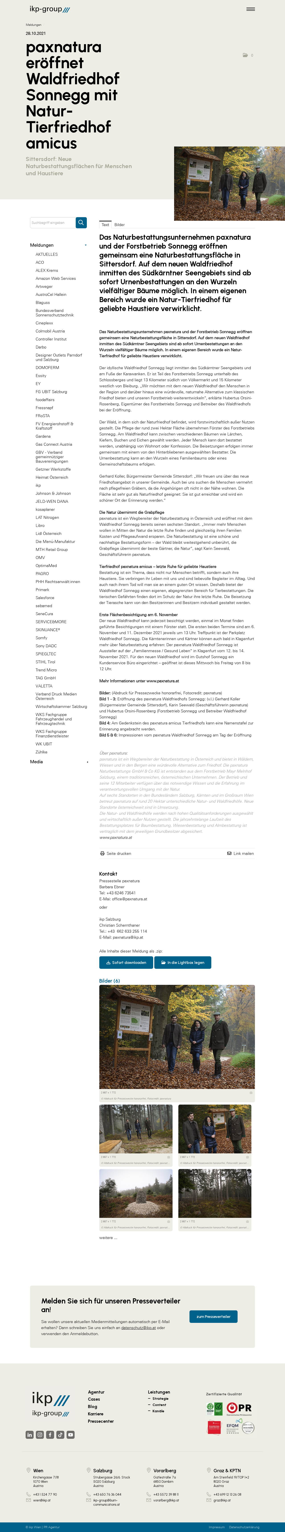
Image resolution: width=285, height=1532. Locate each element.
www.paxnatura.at (163, 680)
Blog (92, 1406)
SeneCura (44, 613)
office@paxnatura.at (129, 899)
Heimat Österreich (52, 477)
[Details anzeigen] (251, 1092)
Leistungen (159, 1392)
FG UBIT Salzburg (51, 391)
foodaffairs (45, 399)
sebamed (44, 605)
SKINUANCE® (48, 629)
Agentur (96, 1392)
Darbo (41, 347)
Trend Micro (46, 670)
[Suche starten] (81, 220)
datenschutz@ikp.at (138, 1327)
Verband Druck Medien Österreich (56, 696)
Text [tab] (105, 224)
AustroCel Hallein (51, 294)
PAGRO (42, 573)
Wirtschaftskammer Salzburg (61, 706)
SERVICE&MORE (51, 621)
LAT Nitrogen (47, 517)
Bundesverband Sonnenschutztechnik (55, 312)
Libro (40, 525)
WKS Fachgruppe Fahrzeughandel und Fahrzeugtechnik (54, 719)
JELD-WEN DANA (52, 501)
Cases (94, 1399)
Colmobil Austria (50, 331)
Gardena (43, 436)
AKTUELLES (47, 254)
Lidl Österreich (48, 533)
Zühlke (41, 752)
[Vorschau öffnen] (229, 183)
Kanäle (158, 1411)
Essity (41, 375)
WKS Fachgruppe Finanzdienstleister (52, 733)
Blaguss (43, 302)
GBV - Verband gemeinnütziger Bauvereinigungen (52, 457)
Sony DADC (46, 645)
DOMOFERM (47, 367)
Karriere (95, 1414)
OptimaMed (46, 565)
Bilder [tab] (119, 224)
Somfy (41, 637)
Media (36, 761)
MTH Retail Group (52, 549)
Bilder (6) (109, 981)
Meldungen (42, 245)
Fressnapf (44, 407)
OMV (40, 557)
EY (38, 383)
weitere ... (108, 1237)
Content (159, 1405)
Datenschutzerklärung (244, 1527)
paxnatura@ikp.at (128, 937)
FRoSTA (43, 415)
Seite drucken (119, 853)
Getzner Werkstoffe (53, 469)
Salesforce (45, 597)
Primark (42, 589)
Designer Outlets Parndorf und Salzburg (59, 357)
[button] (248, 55)
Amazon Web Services (56, 278)
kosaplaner (45, 509)
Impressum (217, 1527)
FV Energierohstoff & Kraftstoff (54, 426)
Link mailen (244, 853)
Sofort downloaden (128, 962)
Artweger (44, 286)
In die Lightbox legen (185, 962)
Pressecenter (101, 1421)
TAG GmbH (46, 678)
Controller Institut (51, 339)
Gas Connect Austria (54, 444)
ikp (38, 485)
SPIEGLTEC (46, 654)
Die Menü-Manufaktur (55, 541)
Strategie (161, 1398)
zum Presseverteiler (213, 1316)
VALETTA (44, 686)
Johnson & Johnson (53, 493)
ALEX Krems (47, 270)
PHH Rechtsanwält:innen (58, 581)
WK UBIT (44, 744)
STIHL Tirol (45, 662)
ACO (40, 262)
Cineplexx (44, 323)
